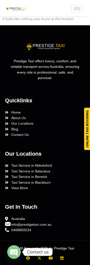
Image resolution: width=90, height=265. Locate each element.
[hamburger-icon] (76, 8)
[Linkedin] (62, 258)
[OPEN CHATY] (14, 252)
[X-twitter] (39, 258)
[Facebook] (28, 258)
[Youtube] (50, 258)
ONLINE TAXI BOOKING (87, 129)
